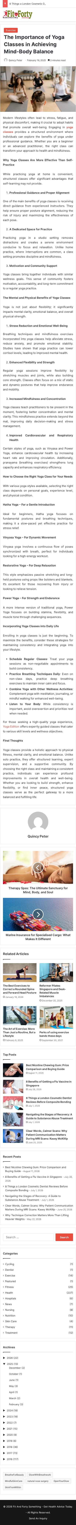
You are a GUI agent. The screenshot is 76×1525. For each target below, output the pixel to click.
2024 (10, 1410)
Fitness (9, 1287)
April (11, 1392)
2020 (10, 1434)
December (15, 1367)
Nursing (9, 1309)
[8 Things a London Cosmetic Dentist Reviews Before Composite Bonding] (13, 1103)
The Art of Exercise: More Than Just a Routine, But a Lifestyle (19, 1032)
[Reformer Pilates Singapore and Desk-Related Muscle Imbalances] (56, 972)
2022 (10, 1422)
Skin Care (11, 1321)
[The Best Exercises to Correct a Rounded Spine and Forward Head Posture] (20, 972)
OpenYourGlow (61, 1481)
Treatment (11, 1332)
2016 (9, 1459)
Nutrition (10, 1315)
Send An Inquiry (38, 1518)
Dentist (9, 1269)
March (12, 1398)
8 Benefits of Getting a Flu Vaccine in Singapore (33, 1176)
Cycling (9, 1264)
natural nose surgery (38, 1481)
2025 (10, 1363)
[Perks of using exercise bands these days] (56, 1017)
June (12, 1379)
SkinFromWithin (13, 1487)
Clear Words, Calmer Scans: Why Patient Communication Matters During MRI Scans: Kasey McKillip (47, 1134)
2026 (10, 1357)
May (11, 1386)
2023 (10, 1416)
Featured (10, 1281)
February (14, 1404)
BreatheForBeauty (14, 1474)
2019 (9, 1440)
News (8, 1304)
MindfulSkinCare (13, 1481)
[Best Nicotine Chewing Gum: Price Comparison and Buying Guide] (13, 1070)
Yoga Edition (11, 726)
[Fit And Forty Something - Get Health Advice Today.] (17, 14)
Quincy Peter (15, 60)
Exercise (11, 30)
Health (9, 1292)
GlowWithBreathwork (40, 1474)
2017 (9, 1453)
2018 (9, 1446)
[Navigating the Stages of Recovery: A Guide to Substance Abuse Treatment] (13, 1119)
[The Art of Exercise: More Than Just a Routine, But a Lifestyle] (20, 1015)
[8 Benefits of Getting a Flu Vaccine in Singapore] (13, 1087)
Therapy (10, 1327)
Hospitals (10, 1298)
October (13, 1373)
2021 (9, 1428)
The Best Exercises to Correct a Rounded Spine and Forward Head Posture (19, 989)
